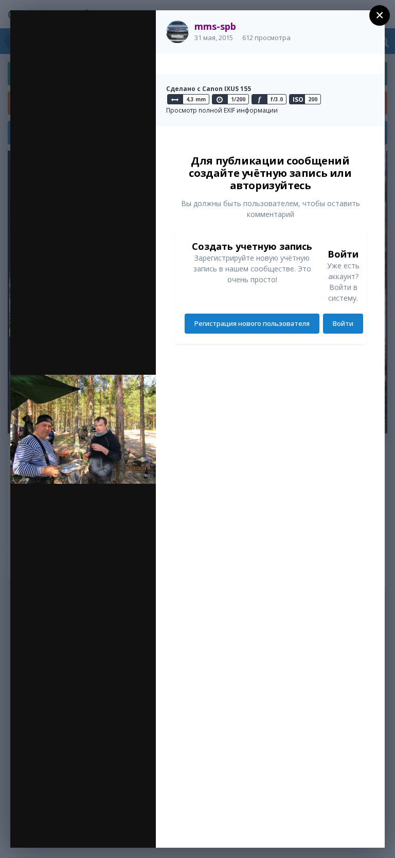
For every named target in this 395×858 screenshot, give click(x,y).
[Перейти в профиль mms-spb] (177, 32)
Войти (343, 323)
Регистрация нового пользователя (252, 323)
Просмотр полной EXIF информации (222, 110)
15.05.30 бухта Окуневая (102, 37)
